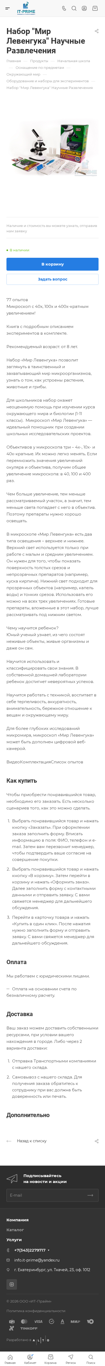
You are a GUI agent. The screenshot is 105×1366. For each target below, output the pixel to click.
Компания (17, 1219)
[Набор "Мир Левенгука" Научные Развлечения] (52, 147)
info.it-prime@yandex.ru (37, 1260)
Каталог (15, 1229)
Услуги (14, 1239)
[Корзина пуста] (95, 8)
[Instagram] (11, 1284)
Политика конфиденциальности (35, 1311)
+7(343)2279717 (30, 1250)
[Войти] (84, 8)
